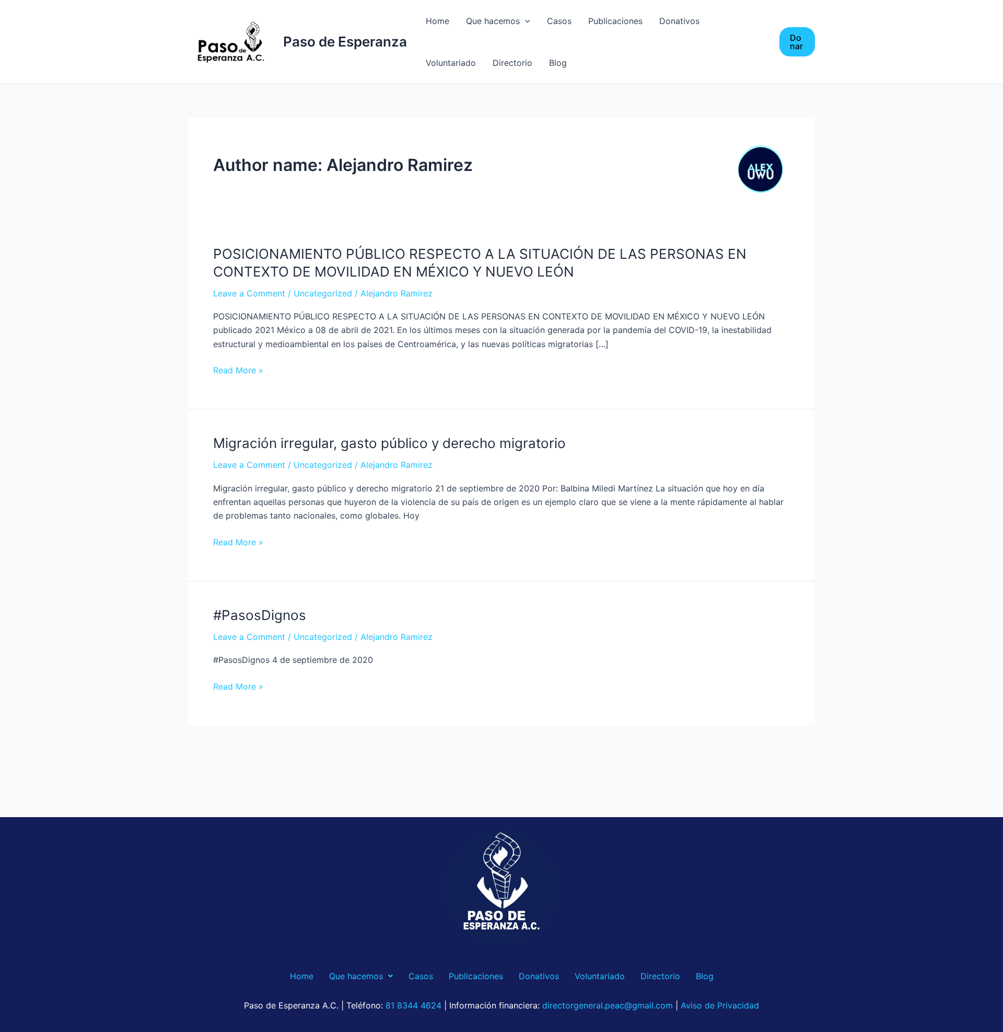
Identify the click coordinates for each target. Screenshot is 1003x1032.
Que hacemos (493, 21)
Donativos (679, 21)
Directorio (512, 63)
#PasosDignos (259, 615)
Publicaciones (615, 21)
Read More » (238, 370)
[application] (525, 21)
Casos (559, 21)
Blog (558, 63)
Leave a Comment (249, 293)
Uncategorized (323, 293)
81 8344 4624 (413, 1005)
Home (437, 21)
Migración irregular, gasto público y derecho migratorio (389, 443)
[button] (797, 41)
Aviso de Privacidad (720, 1005)
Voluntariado (451, 63)
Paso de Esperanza (345, 41)
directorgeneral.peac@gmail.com (607, 1005)
